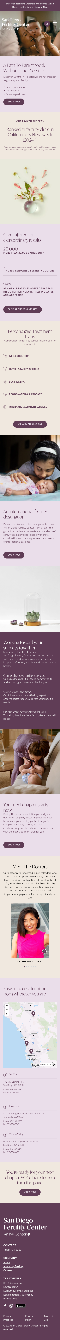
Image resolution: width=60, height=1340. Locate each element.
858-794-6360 (13, 1093)
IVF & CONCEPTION (19, 356)
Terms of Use (48, 1318)
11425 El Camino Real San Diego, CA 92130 (13, 1083)
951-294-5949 (13, 1124)
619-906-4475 (13, 1152)
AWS (44, 1064)
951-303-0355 (16, 1121)
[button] (27, 1043)
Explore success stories (22, 309)
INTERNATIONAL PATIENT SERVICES (28, 407)
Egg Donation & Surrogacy (18, 1295)
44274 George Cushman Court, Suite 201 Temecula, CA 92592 (23, 1115)
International (10, 1299)
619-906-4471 (16, 1149)
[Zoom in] (7, 1006)
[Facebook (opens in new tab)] (5, 1306)
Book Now (14, 102)
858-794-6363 (16, 1090)
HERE (49, 1064)
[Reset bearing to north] (7, 1014)
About (6, 1263)
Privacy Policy (29, 1318)
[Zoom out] (7, 1010)
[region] (30, 1035)
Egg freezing (10, 1287)
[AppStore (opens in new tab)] (21, 1306)
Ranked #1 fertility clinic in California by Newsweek (30, 134)
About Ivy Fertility (13, 1266)
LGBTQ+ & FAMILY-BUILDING (24, 369)
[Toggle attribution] (53, 1064)
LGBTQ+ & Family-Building (18, 1291)
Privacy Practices (8, 1318)
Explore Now (41, 7)
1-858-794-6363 (12, 1250)
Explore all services (30, 424)
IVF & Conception (13, 1283)
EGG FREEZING (17, 382)
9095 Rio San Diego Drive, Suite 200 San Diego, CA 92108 (21, 1143)
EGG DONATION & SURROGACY (25, 394)
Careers (7, 1270)
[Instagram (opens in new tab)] (11, 1306)
